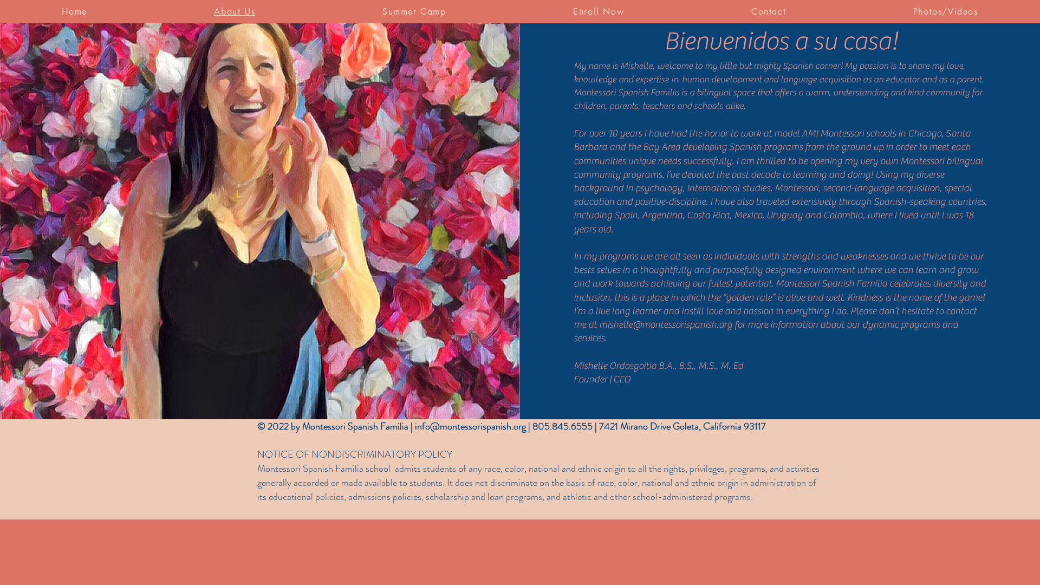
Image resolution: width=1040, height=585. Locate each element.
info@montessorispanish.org (470, 426)
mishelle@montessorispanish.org (665, 324)
